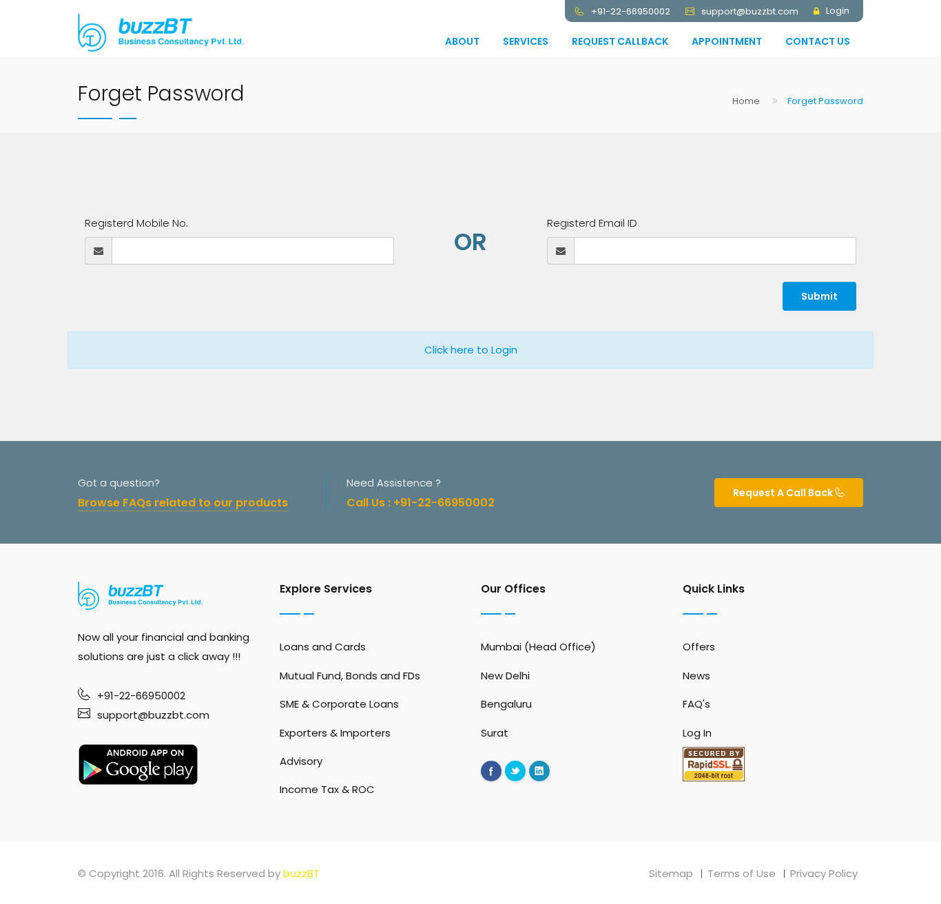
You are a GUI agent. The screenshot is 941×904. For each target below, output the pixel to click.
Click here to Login (470, 349)
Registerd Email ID (592, 223)
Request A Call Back (784, 493)
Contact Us (817, 41)
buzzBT (301, 873)
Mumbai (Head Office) (538, 646)
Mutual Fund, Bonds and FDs (350, 675)
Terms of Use (741, 873)
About (462, 41)
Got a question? (119, 482)
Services (525, 41)
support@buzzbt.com (153, 715)
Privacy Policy (824, 873)
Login (837, 10)
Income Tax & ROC (327, 789)
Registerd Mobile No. (136, 223)
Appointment (727, 41)
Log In (697, 733)
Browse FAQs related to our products (183, 503)
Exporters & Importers (335, 733)
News (696, 675)
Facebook (491, 771)
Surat (494, 733)
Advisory (301, 761)
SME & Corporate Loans (339, 704)
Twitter (515, 771)
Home (746, 100)
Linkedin (539, 771)
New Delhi (505, 675)
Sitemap (671, 873)
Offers (699, 646)
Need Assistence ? (394, 482)
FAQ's (696, 704)
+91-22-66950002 (141, 695)
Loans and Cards (323, 646)
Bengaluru (506, 704)
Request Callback (620, 41)
